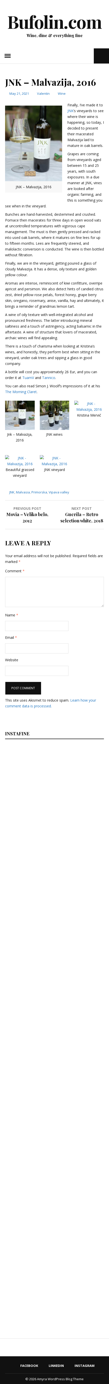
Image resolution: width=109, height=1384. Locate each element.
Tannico (48, 377)
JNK (70, 110)
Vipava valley (59, 492)
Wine (62, 93)
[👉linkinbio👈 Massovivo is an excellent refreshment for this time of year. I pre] (38, 1073)
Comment (15, 571)
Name (11, 615)
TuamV (28, 377)
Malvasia (23, 492)
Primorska (39, 492)
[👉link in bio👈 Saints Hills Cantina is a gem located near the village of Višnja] (38, 1145)
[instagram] (89, 56)
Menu (7, 56)
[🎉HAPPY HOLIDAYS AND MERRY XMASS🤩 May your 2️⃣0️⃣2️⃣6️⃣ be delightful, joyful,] (38, 783)
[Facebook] (74, 56)
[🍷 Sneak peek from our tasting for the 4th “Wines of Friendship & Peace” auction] (38, 1000)
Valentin (43, 93)
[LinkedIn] (81, 56)
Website (11, 659)
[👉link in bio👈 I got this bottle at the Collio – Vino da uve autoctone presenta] (38, 1217)
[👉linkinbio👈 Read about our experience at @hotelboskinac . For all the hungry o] (38, 1290)
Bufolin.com (54, 21)
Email (11, 637)
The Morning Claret (21, 391)
